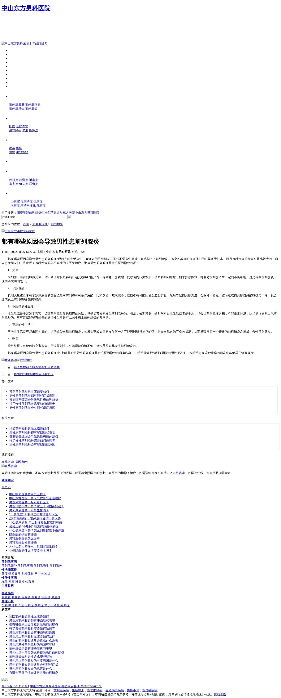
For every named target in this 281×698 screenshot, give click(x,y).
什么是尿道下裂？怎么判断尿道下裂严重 (36, 530)
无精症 (38, 201)
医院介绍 (15, 54)
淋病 (12, 152)
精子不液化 (28, 205)
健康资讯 (15, 66)
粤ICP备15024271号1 (15, 686)
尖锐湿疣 (22, 152)
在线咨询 (8, 461)
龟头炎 (23, 184)
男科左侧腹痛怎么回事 (24, 538)
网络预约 (21, 461)
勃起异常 (22, 126)
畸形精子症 (25, 201)
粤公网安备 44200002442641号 (81, 686)
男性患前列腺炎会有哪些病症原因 (32, 407)
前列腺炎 (31, 108)
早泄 (25, 130)
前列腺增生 (16, 108)
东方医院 (69, 212)
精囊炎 (23, 179)
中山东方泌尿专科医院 (45, 686)
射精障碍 (15, 130)
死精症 (41, 205)
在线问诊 (15, 86)
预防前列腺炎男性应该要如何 (34, 374)
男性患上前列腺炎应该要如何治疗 (32, 636)
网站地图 (220, 694)
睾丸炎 (13, 184)
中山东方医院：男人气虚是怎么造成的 (35, 498)
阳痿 (12, 126)
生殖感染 (18, 171)
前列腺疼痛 (33, 104)
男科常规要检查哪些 (23, 542)
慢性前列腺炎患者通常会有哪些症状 (33, 664)
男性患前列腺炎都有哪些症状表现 (32, 395)
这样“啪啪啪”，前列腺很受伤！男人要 (35, 518)
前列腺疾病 (20, 95)
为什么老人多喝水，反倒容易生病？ (33, 546)
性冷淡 (33, 130)
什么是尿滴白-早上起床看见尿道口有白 (35, 522)
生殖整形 (18, 161)
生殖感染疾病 (115, 690)
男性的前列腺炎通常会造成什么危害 (33, 640)
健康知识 (15, 70)
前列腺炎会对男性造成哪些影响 (30, 656)
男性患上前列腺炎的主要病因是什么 (33, 660)
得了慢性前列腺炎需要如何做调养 (37, 367)
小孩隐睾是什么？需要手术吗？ (30, 550)
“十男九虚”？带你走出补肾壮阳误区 (33, 514)
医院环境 (15, 62)
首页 (12, 50)
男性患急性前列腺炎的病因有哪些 (32, 644)
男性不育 (20, 192)
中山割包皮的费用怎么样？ (27, 494)
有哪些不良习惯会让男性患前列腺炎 (33, 672)
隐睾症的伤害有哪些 (23, 534)
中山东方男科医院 (26, 8)
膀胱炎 (13, 179)
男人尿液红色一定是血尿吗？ (29, 510)
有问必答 (15, 78)
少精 (14, 201)
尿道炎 (33, 184)
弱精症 (15, 205)
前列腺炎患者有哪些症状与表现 (30, 648)
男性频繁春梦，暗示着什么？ (29, 502)
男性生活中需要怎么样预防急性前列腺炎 (36, 652)
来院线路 (15, 74)
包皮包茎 (47, 212)
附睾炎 (33, 179)
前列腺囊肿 (16, 104)
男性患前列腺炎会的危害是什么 (30, 668)
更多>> (6, 487)
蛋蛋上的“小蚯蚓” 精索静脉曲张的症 (33, 526)
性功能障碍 (20, 117)
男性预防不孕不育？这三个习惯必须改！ (36, 506)
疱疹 (19, 148)
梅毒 (12, 148)
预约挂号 (15, 82)
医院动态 (15, 58)
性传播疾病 (20, 139)
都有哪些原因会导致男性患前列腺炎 (33, 399)
